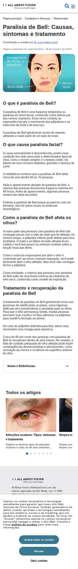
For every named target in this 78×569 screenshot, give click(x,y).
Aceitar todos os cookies (39, 539)
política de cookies (24, 524)
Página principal (12, 18)
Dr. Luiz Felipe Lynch (46, 42)
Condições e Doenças (37, 18)
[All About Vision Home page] (19, 6)
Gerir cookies (39, 560)
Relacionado (61, 18)
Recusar (39, 551)
